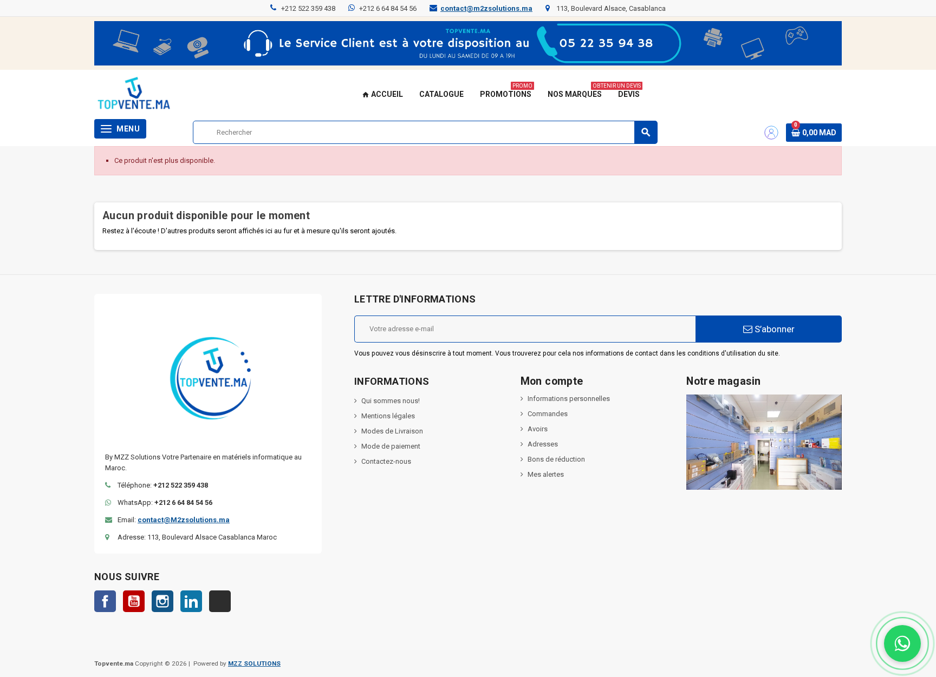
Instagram (162, 601)
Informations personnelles (569, 399)
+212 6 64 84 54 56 (388, 8)
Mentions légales (388, 416)
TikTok (220, 601)
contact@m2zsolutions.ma (486, 8)
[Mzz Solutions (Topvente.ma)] (133, 94)
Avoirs (538, 429)
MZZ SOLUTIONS (254, 663)
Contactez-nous (386, 461)
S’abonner (773, 329)
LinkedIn (191, 601)
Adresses (543, 444)
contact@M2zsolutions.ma (184, 520)
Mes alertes (546, 474)
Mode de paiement (390, 446)
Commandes (548, 414)
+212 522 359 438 (308, 8)
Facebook (105, 601)
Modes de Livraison (392, 431)
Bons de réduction (556, 459)
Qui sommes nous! (390, 401)
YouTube (134, 601)
